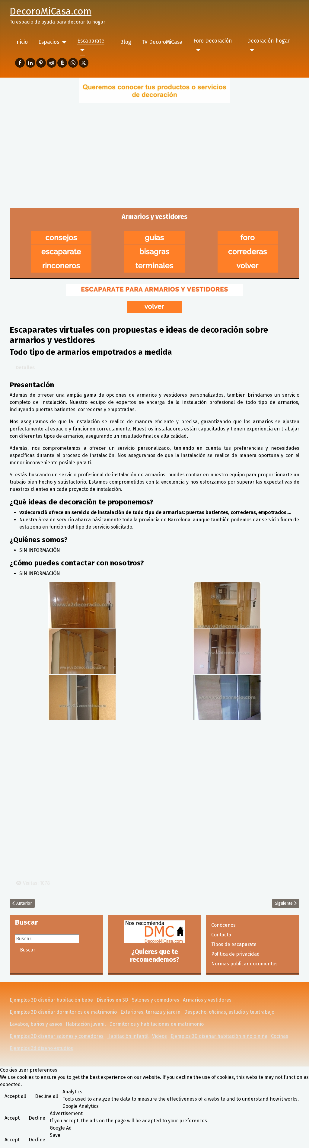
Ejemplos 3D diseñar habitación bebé (51, 1000)
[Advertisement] (154, 150)
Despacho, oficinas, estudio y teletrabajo (229, 1012)
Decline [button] (37, 1118)
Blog (125, 42)
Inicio (21, 42)
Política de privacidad (235, 954)
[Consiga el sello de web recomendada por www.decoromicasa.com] (154, 931)
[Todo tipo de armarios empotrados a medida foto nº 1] (82, 604)
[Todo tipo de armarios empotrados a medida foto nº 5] (82, 697)
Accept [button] (12, 1118)
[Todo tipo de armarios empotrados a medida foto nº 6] (227, 697)
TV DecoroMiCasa (162, 42)
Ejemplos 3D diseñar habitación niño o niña (218, 1036)
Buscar (27, 950)
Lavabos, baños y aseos (36, 1024)
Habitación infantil (127, 1036)
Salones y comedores (155, 1000)
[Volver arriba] (298, 1136)
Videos (159, 1036)
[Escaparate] (81, 50)
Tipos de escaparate (233, 944)
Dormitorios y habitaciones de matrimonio (156, 1024)
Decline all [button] (46, 1096)
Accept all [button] (15, 1096)
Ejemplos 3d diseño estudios (41, 1048)
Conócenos (223, 925)
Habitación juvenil (86, 1024)
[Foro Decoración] (197, 50)
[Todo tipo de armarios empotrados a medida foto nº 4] (227, 651)
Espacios (48, 42)
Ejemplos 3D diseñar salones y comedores (57, 1036)
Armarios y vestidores (207, 1000)
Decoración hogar (268, 41)
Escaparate (90, 41)
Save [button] (55, 1135)
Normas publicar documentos (244, 964)
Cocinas (279, 1036)
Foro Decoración (212, 41)
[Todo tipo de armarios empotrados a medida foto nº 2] (227, 604)
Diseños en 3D (112, 1000)
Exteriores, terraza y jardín (150, 1012)
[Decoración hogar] (251, 50)
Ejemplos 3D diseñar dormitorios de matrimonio (63, 1012)
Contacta (221, 935)
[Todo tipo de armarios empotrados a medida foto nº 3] (82, 651)
